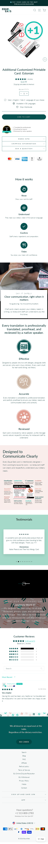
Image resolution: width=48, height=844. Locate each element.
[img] (7, 689)
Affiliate (24, 763)
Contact (24, 788)
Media (24, 784)
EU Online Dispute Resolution (24, 774)
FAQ (24, 759)
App (23, 800)
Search (24, 752)
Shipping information (24, 144)
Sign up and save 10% (23, 794)
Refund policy (24, 766)
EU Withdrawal (24, 777)
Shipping (16, 84)
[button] (20, 79)
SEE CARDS (24, 742)
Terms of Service (24, 770)
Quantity (24, 89)
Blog (24, 756)
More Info (24, 139)
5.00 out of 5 (30, 641)
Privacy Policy (24, 781)
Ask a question (24, 148)
